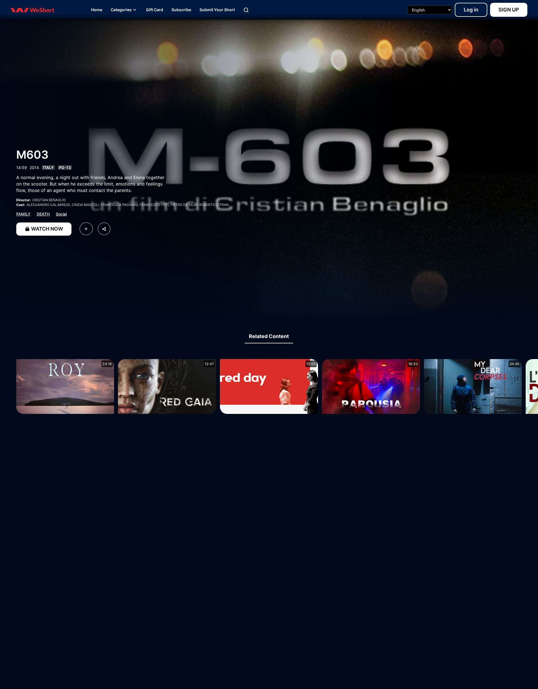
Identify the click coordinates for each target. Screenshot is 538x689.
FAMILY (23, 214)
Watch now (46, 229)
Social (61, 214)
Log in (471, 10)
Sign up (508, 10)
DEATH (43, 214)
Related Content (269, 336)
